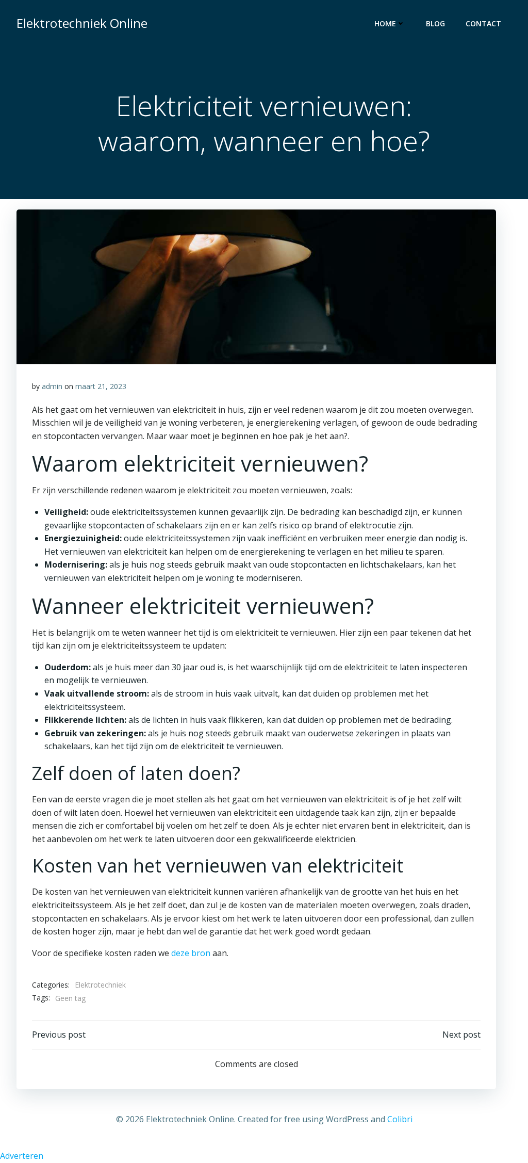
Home (385, 23)
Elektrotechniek (100, 985)
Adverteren (21, 1155)
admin (52, 386)
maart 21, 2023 (100, 386)
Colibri (399, 1119)
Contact (483, 23)
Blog (435, 23)
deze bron (190, 953)
